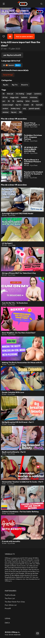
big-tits (18, 105)
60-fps (5, 97)
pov (4, 101)
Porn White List (11, 605)
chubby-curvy (15, 108)
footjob (26, 105)
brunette (35, 101)
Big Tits (15, 85)
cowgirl (29, 94)
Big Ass (5, 85)
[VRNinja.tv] (37, 11)
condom (5, 108)
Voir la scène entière (24, 36)
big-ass (13, 112)
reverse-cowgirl (8, 105)
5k (13, 101)
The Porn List (10, 598)
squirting (20, 101)
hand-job (39, 105)
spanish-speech (34, 108)
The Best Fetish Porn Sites (15, 602)
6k (32, 105)
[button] (41, 4)
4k (9, 101)
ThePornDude (10, 595)
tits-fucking (20, 94)
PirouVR (8, 608)
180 (20, 112)
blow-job (10, 94)
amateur (5, 112)
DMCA (7, 623)
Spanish (13, 65)
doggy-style (14, 97)
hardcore (24, 97)
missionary (33, 97)
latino (28, 101)
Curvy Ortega (8, 75)
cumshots (37, 94)
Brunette (24, 85)
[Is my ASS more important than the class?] (22, 20)
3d (3, 94)
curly (24, 108)
